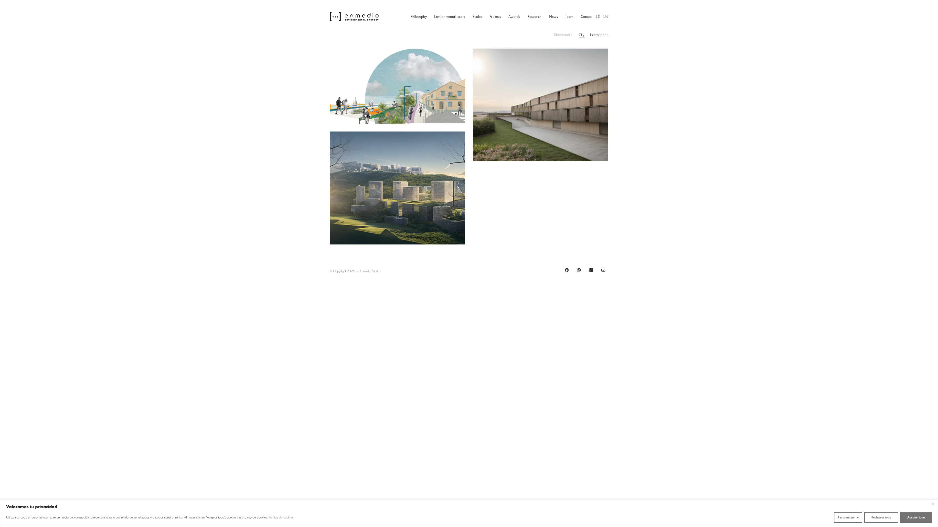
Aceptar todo (916, 517)
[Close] (933, 504)
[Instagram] (579, 270)
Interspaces (599, 35)
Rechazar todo (881, 517)
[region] (469, 513)
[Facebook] (567, 270)
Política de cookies (281, 517)
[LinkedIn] (591, 270)
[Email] (603, 270)
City (582, 35)
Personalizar (846, 517)
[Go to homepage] (354, 16)
